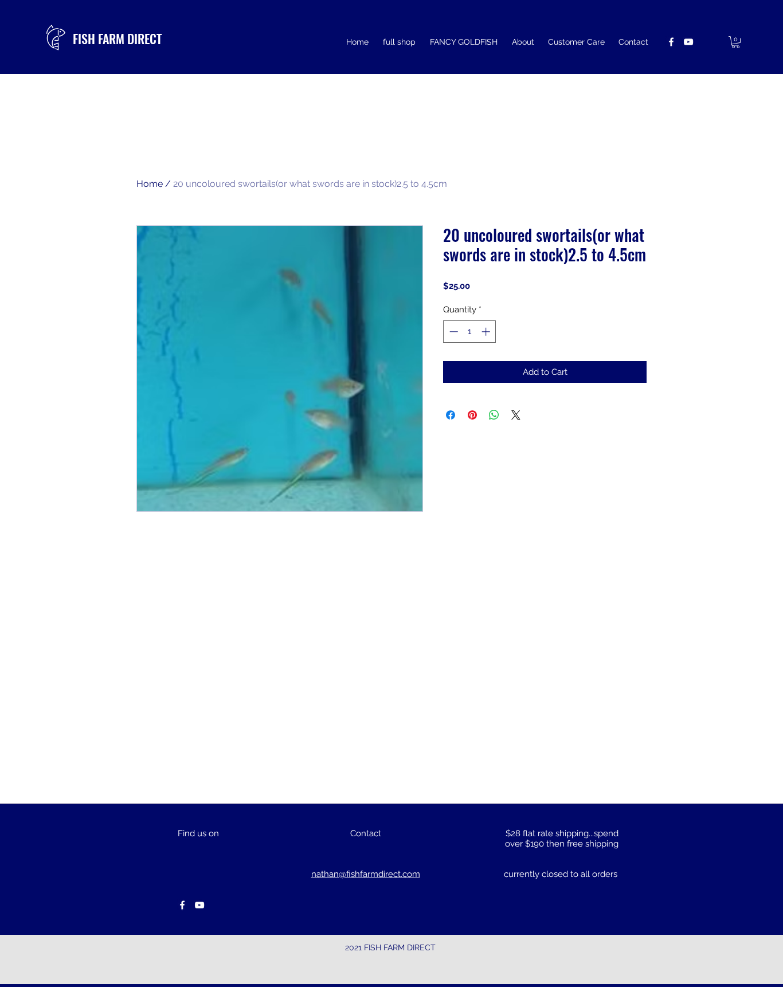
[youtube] (688, 42)
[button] (736, 42)
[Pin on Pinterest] (472, 415)
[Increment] (487, 331)
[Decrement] (452, 331)
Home (149, 183)
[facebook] (671, 42)
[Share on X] (516, 415)
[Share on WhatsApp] (494, 415)
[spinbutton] (469, 331)
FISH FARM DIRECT (117, 38)
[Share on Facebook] (450, 415)
